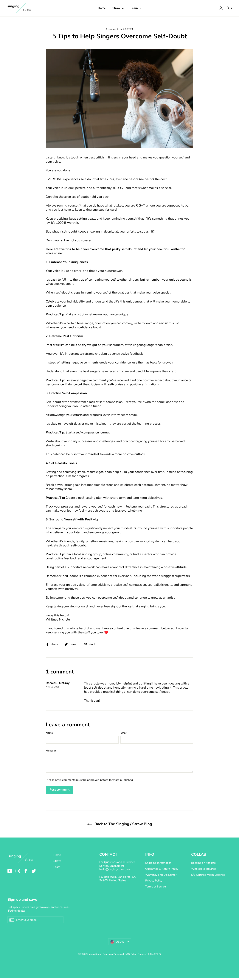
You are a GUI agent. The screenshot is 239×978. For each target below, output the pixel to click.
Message (51, 750)
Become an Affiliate (203, 863)
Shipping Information (158, 863)
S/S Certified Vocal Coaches (208, 875)
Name (49, 732)
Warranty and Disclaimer (160, 875)
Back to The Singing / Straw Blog (123, 823)
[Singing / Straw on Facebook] (26, 871)
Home (102, 8)
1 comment (112, 29)
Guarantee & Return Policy (161, 869)
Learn (135, 8)
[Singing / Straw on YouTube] (9, 871)
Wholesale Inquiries (203, 869)
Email (123, 732)
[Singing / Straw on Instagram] (17, 871)
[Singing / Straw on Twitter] (34, 871)
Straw (116, 8)
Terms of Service (155, 886)
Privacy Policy (153, 880)
